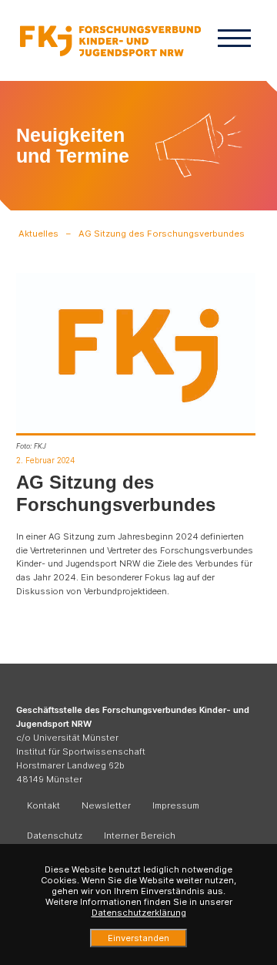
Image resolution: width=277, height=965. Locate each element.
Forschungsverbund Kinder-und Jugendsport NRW (110, 40)
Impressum (175, 805)
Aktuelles (38, 233)
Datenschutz (54, 835)
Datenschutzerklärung (139, 912)
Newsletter (106, 805)
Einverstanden (138, 938)
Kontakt (43, 805)
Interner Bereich (139, 835)
